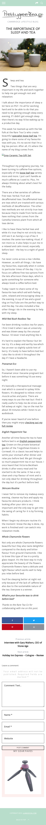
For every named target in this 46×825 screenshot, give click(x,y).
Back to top (21, 820)
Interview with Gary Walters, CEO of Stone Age (23, 642)
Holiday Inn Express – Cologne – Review (23, 654)
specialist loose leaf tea (24, 135)
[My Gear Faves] (23, 775)
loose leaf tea (27, 172)
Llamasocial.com (29, 813)
